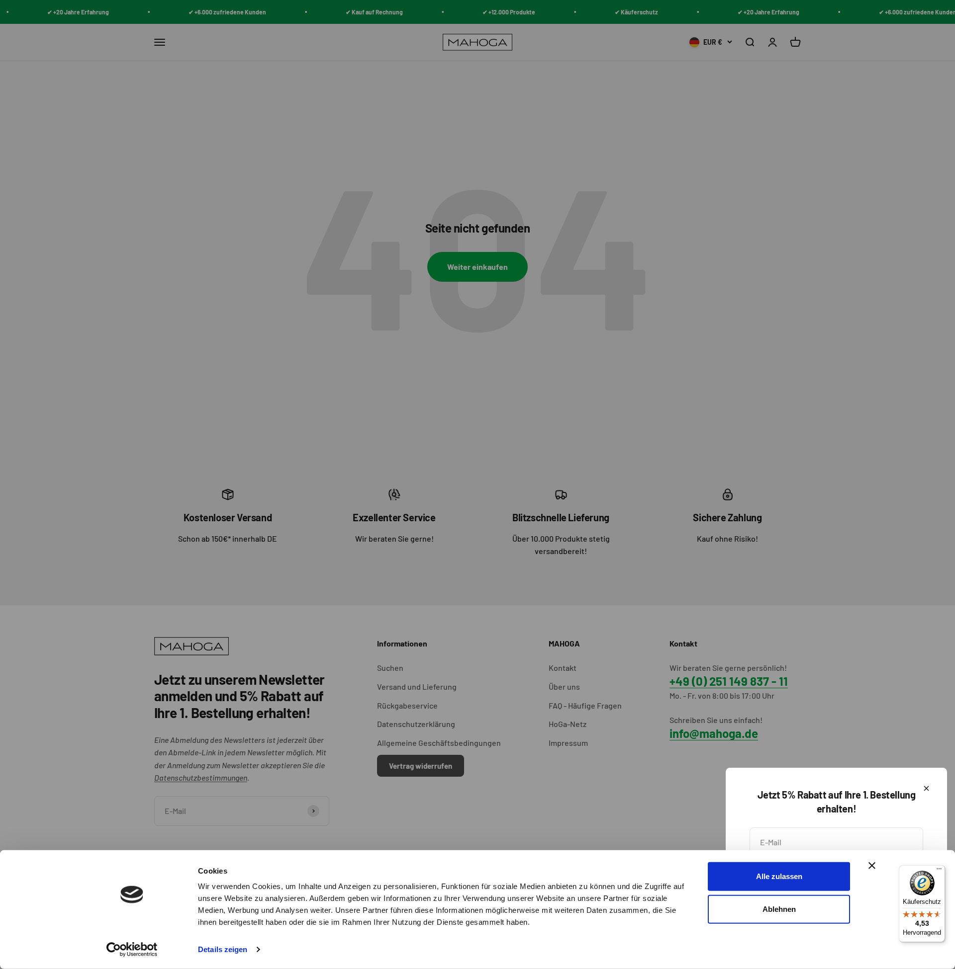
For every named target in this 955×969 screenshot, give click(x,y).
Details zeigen (222, 949)
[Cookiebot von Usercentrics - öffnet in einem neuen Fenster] (132, 949)
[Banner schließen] (871, 865)
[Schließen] (926, 788)
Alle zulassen (779, 876)
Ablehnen (779, 908)
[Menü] (939, 871)
